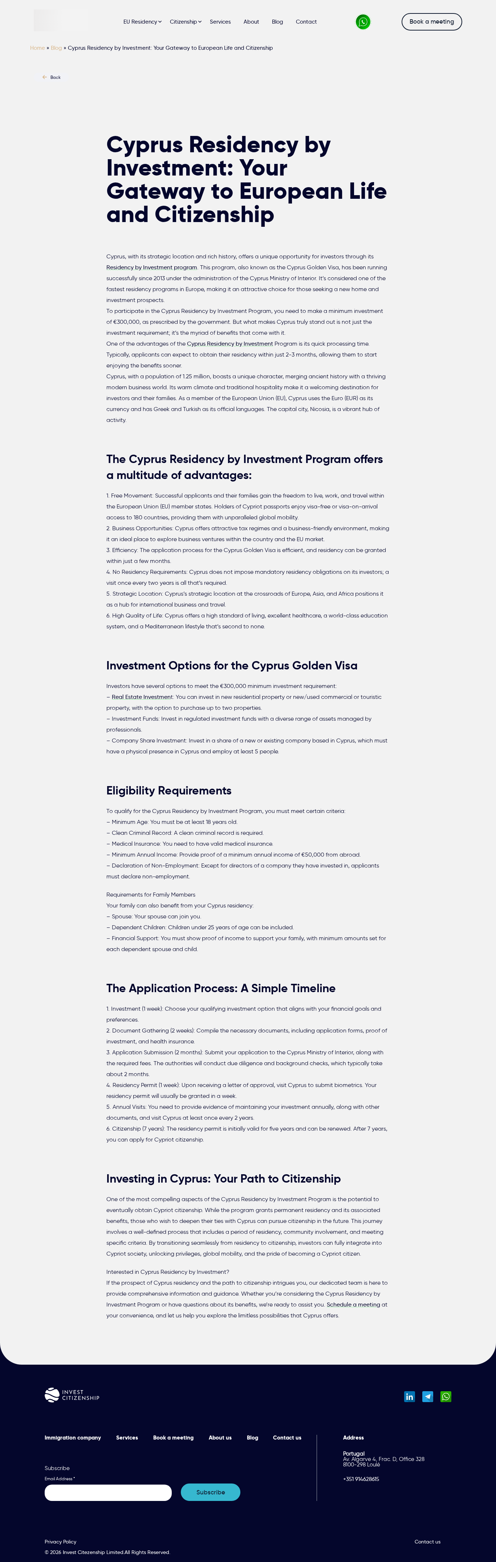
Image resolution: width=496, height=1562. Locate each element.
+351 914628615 (361, 1479)
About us (220, 1437)
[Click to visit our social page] (409, 1396)
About (251, 22)
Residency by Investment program (151, 267)
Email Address (60, 1479)
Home (37, 48)
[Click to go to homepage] (61, 22)
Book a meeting (432, 21)
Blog (277, 22)
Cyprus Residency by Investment (230, 343)
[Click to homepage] (72, 1397)
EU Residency (140, 22)
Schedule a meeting (353, 1304)
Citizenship (183, 22)
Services (220, 22)
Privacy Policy (60, 1541)
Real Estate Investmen (141, 696)
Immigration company (73, 1437)
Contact (306, 22)
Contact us (287, 1437)
